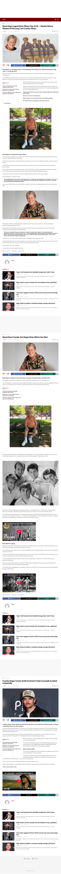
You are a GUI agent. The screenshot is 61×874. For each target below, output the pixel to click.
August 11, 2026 (23, 284)
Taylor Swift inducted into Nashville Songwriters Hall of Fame (35, 272)
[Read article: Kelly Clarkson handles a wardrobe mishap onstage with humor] (8, 306)
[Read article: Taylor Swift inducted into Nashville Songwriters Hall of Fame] (8, 275)
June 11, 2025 (10, 31)
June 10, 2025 (10, 685)
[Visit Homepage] (4, 19)
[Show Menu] (55, 19)
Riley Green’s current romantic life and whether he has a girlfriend (36, 282)
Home (3, 23)
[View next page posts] (13, 97)
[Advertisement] (30, 9)
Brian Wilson (7, 594)
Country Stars (21, 594)
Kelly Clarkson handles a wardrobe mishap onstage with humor (35, 303)
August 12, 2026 (23, 617)
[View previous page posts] (11, 97)
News (5, 31)
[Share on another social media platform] (57, 65)
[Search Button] (57, 19)
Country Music (7, 23)
